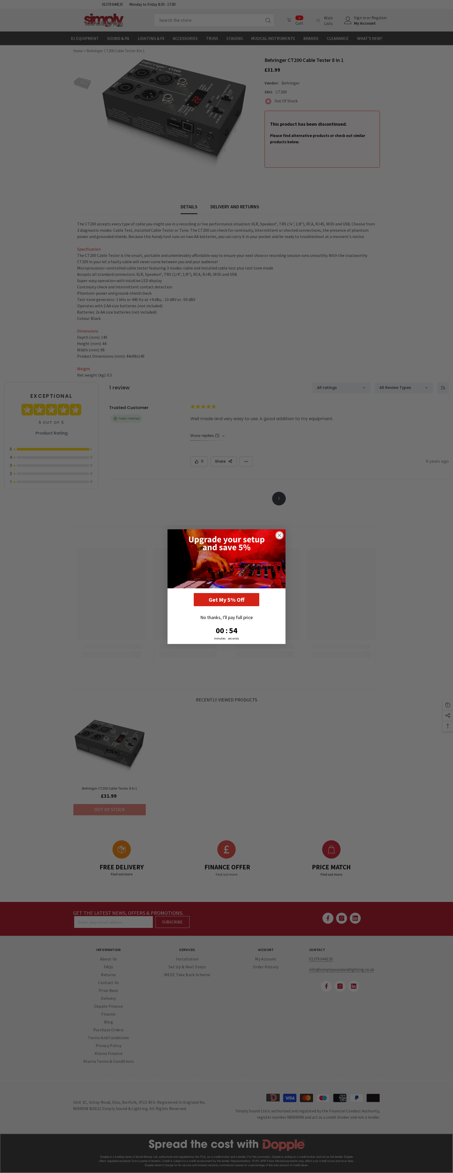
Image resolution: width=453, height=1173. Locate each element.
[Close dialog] (279, 535)
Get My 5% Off (226, 599)
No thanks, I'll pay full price (226, 617)
